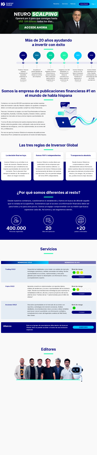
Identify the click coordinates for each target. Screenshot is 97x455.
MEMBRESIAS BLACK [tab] (72, 262)
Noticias (73, 4)
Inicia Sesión (84, 4)
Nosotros (56, 4)
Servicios (65, 4)
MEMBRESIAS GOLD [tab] (25, 262)
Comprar (81, 277)
